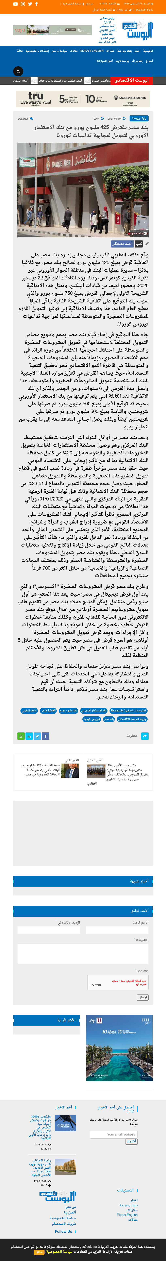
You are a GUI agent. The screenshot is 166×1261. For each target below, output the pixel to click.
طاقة (20, 51)
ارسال (142, 997)
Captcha (142, 971)
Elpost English (91, 51)
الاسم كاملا (140, 923)
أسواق (149, 61)
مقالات (74, 51)
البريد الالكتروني (68, 923)
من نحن (89, 4)
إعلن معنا (123, 10)
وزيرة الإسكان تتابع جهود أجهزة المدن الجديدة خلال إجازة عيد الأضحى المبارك (40, 1168)
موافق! (39, 1252)
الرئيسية (148, 51)
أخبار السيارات (105, 61)
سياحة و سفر (59, 51)
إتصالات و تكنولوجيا (37, 51)
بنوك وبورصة (124, 51)
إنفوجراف (137, 61)
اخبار (137, 51)
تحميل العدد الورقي (102, 10)
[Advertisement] (83, 833)
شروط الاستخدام (144, 10)
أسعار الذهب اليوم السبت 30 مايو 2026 (79, 80)
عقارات (110, 51)
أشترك (131, 1142)
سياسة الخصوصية (72, 4)
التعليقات (22, 118)
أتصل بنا (70, 1212)
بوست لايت (122, 61)
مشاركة (132, 736)
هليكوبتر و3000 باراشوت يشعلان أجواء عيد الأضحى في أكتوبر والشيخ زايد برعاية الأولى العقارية (40, 1128)
